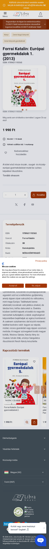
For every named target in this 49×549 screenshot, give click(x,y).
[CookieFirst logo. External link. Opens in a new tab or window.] (3, 263)
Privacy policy (41, 261)
